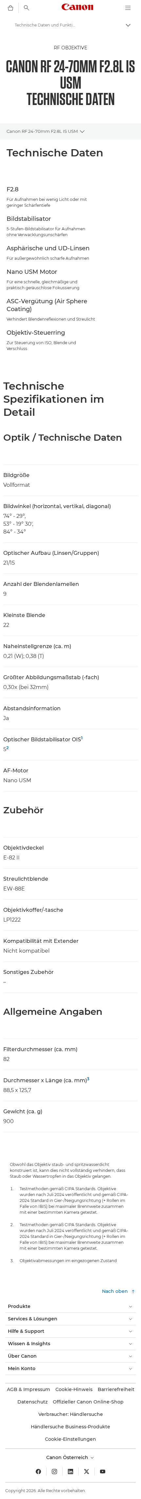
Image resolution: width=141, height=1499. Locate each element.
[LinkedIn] (70, 1471)
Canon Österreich (68, 1457)
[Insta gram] (54, 1471)
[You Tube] (102, 1471)
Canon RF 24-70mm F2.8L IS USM (42, 131)
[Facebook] (38, 1471)
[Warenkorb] (10, 8)
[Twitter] (86, 1471)
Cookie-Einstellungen (70, 1439)
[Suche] (26, 8)
